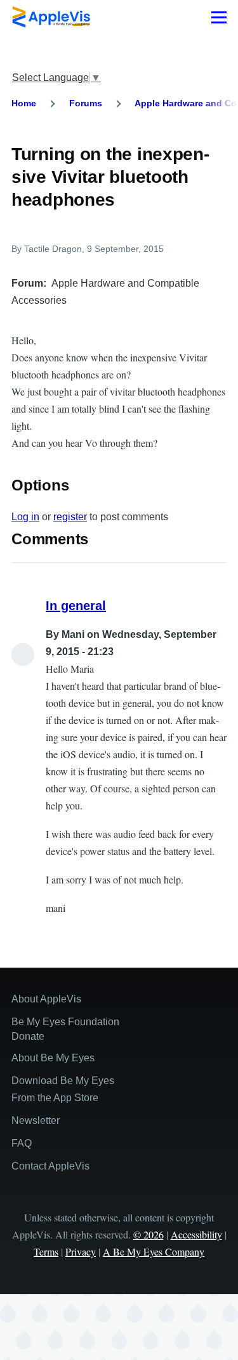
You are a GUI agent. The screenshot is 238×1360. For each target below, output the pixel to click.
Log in (25, 516)
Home (23, 103)
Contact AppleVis (50, 1166)
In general (76, 606)
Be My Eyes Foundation (65, 1021)
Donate (27, 1036)
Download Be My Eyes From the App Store (62, 1089)
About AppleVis (46, 999)
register (70, 516)
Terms (46, 1251)
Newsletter (35, 1120)
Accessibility (196, 1234)
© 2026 (148, 1234)
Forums (85, 103)
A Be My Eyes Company (153, 1251)
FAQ (21, 1143)
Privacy (80, 1251)
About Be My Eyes (53, 1057)
